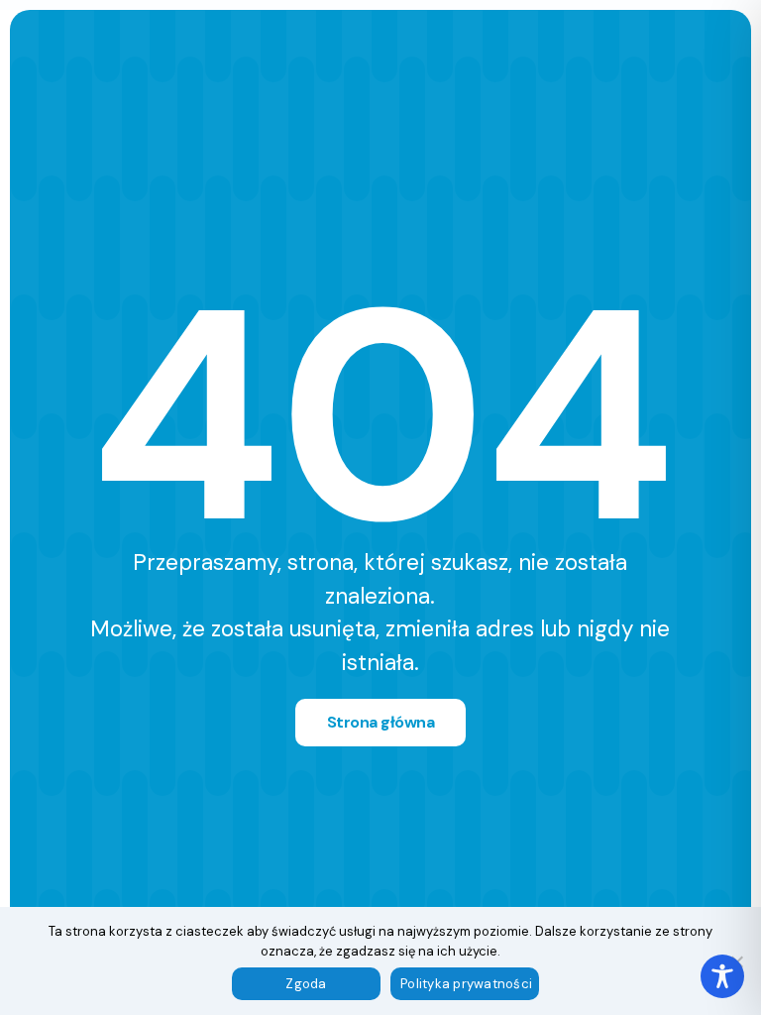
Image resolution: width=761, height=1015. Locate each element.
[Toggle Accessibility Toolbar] (722, 976)
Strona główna (381, 722)
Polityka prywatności (466, 983)
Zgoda (305, 983)
